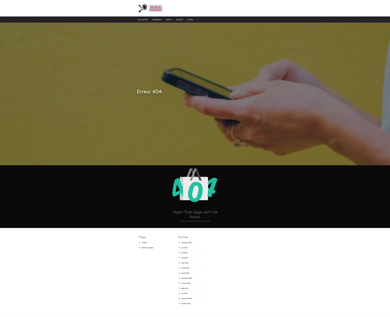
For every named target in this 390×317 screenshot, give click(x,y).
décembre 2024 (186, 278)
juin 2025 (184, 248)
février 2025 (185, 268)
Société (179, 19)
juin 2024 (184, 293)
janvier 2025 (185, 273)
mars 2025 (184, 263)
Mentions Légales (147, 248)
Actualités (143, 19)
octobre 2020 (185, 304)
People (169, 19)
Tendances (156, 19)
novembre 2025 (186, 243)
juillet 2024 (184, 288)
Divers (190, 19)
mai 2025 (184, 253)
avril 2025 (184, 258)
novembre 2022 (186, 298)
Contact (144, 243)
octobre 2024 (185, 283)
